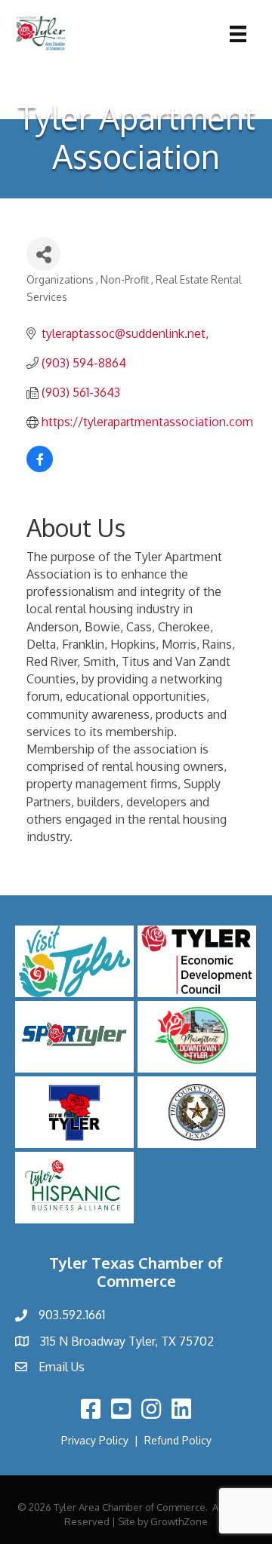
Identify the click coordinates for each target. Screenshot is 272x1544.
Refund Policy (178, 1440)
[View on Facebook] (39, 467)
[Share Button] (43, 254)
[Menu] (238, 34)
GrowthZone (179, 1521)
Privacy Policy (94, 1440)
